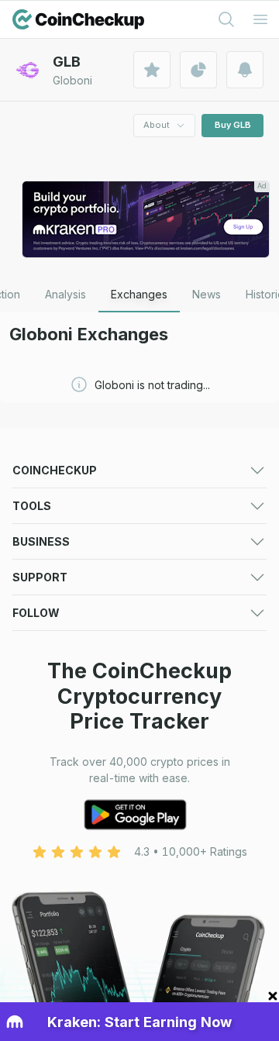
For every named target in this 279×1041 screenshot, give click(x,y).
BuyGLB (233, 124)
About (156, 124)
